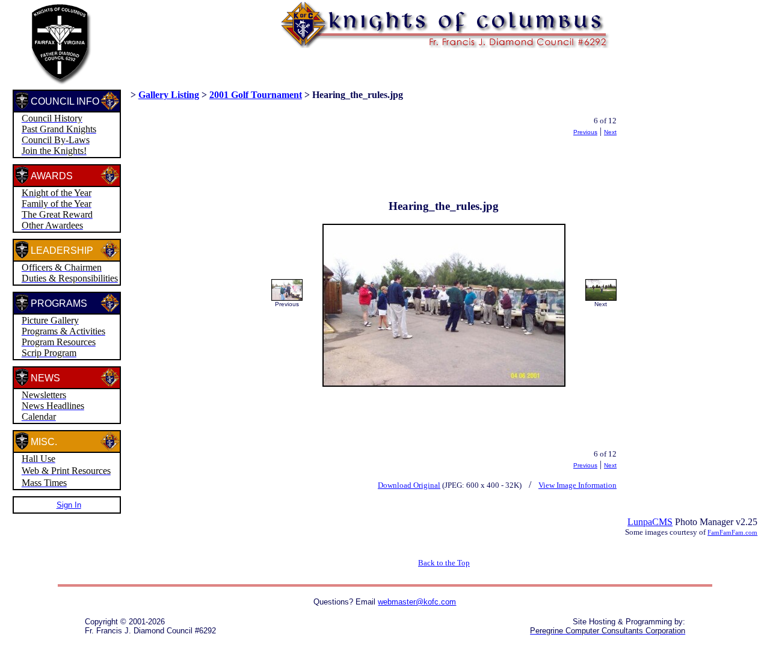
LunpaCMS (650, 522)
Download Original (409, 485)
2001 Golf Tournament (255, 95)
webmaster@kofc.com (417, 601)
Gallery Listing (168, 95)
